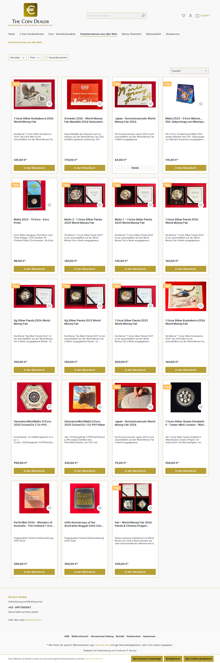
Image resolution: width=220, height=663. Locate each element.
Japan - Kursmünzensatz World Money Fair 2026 (135, 423)
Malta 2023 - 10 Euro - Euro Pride (31, 221)
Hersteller (15, 57)
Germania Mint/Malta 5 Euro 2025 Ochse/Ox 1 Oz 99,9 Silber (84, 423)
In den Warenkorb (34, 167)
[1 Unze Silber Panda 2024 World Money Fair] (185, 195)
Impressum (149, 636)
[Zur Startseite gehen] (30, 15)
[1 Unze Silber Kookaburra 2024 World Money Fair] (34, 94)
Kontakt (120, 636)
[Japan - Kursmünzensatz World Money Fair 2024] (135, 94)
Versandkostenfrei (58, 57)
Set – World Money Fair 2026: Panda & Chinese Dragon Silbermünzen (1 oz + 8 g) (134, 524)
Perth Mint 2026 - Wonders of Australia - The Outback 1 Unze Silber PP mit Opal (34, 524)
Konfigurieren (173, 658)
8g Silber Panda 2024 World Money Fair (32, 322)
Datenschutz (134, 636)
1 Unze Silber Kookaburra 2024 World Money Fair (34, 120)
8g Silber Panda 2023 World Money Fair (82, 322)
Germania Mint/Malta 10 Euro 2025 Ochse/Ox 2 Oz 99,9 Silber (32, 423)
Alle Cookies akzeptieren (198, 658)
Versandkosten (102, 645)
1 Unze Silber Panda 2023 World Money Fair (131, 322)
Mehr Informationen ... (95, 659)
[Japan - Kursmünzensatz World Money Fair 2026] (135, 397)
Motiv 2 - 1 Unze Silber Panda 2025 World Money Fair (83, 221)
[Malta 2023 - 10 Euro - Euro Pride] (34, 195)
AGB (67, 636)
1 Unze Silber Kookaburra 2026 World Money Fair (185, 322)
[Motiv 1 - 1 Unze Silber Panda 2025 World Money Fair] (135, 195)
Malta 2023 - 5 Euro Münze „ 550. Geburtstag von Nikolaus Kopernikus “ (184, 120)
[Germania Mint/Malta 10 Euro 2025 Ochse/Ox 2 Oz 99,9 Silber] (34, 397)
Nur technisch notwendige (147, 658)
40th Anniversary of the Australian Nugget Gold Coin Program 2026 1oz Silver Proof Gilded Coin (84, 524)
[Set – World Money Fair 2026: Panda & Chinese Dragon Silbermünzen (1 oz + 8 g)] (135, 498)
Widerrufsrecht (80, 636)
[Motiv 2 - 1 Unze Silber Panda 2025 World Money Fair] (84, 195)
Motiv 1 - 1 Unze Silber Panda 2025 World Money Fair (133, 221)
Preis (33, 57)
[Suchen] (143, 16)
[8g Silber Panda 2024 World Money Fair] (34, 296)
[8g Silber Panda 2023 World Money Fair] (84, 296)
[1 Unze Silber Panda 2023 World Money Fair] (135, 296)
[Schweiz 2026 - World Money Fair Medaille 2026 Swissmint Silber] (84, 94)
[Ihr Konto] (190, 15)
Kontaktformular (33, 620)
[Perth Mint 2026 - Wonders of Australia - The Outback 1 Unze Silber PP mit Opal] (34, 498)
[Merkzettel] (183, 15)
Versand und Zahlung (102, 636)
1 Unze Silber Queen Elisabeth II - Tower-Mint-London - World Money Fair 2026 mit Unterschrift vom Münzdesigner (185, 423)
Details (135, 168)
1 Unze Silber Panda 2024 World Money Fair (181, 221)
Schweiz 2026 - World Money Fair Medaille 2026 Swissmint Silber (83, 120)
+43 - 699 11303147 (19, 607)
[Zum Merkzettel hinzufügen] (49, 104)
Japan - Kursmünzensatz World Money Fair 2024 (135, 120)
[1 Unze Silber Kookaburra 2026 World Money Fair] (185, 296)
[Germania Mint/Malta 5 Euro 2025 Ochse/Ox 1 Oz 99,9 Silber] (84, 397)
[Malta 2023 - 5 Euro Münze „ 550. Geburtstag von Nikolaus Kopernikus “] (185, 94)
